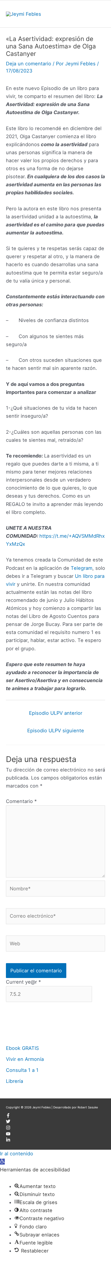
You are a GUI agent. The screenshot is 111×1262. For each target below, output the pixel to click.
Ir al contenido (16, 1154)
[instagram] (8, 1128)
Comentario (21, 801)
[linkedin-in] (8, 1141)
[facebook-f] (8, 1116)
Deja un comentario (28, 64)
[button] (2, 1162)
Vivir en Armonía (25, 1059)
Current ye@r (23, 982)
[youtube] (8, 1135)
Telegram (81, 568)
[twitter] (8, 1122)
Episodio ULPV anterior (55, 713)
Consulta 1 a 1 (22, 1070)
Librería (14, 1081)
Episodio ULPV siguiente (55, 730)
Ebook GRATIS (22, 1048)
